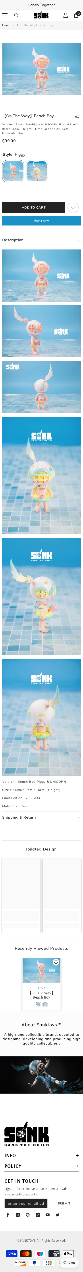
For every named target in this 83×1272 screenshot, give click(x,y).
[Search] (16, 15)
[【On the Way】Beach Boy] (41, 970)
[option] (41, 69)
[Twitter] (57, 1215)
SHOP (41, 987)
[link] (21, 918)
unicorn (45, 1004)
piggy (38, 1004)
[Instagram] (17, 1215)
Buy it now (41, 220)
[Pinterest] (27, 1215)
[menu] (5, 15)
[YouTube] (47, 1215)
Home (6, 25)
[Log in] (65, 15)
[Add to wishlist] (73, 207)
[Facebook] (7, 1215)
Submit (64, 1203)
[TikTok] (37, 1215)
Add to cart (34, 207)
